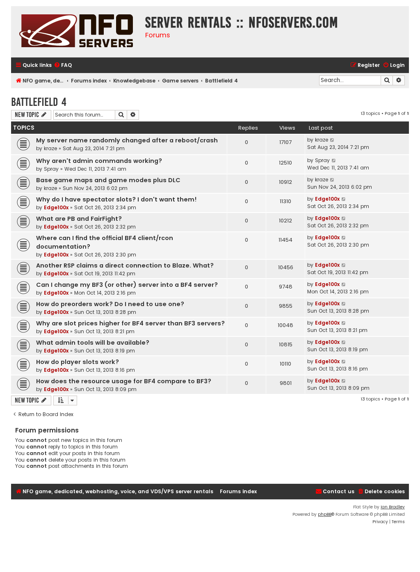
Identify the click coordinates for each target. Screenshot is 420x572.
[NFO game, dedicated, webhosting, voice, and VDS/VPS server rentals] (76, 31)
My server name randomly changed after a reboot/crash (127, 140)
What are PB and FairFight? (79, 219)
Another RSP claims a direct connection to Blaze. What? (125, 265)
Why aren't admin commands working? (99, 161)
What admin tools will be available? (92, 343)
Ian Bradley (393, 507)
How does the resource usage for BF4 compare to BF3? (123, 381)
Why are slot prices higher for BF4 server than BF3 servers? (130, 323)
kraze (50, 148)
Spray (51, 168)
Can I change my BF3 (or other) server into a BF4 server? (127, 285)
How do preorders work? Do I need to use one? (110, 304)
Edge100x (56, 207)
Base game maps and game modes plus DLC (108, 180)
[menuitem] (63, 65)
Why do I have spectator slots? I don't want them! (116, 199)
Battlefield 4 (38, 102)
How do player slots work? (77, 362)
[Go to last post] (332, 140)
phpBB (324, 514)
